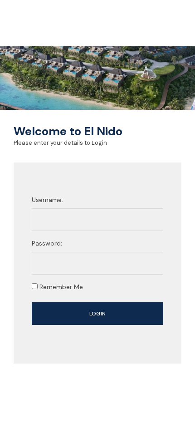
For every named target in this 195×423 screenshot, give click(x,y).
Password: (47, 243)
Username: (47, 200)
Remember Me (60, 287)
